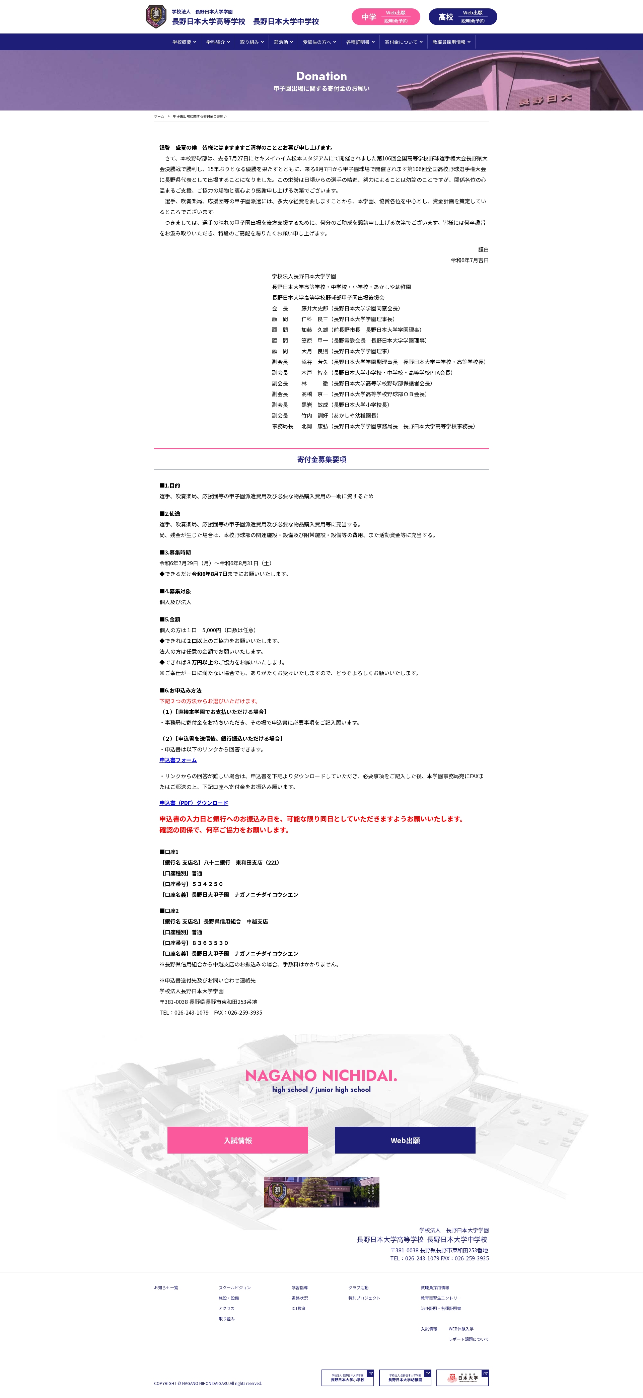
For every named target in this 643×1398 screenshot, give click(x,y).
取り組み (227, 1318)
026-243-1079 (422, 1258)
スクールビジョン (235, 1287)
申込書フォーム (178, 760)
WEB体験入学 (461, 1328)
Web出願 (405, 1140)
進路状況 (300, 1298)
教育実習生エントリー (441, 1298)
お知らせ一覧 (166, 1287)
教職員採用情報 (435, 1287)
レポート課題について (469, 1339)
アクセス (226, 1308)
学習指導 (300, 1287)
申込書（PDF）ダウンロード (193, 803)
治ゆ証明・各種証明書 (441, 1308)
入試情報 (238, 1140)
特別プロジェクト (364, 1298)
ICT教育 (299, 1308)
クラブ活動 (358, 1287)
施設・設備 (229, 1298)
